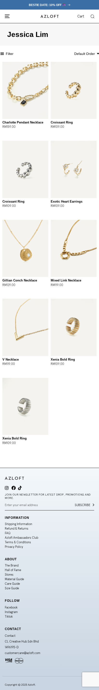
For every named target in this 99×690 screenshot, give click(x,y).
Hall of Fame (13, 570)
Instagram (11, 612)
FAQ (7, 533)
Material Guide (14, 579)
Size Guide (12, 588)
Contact (10, 636)
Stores (9, 575)
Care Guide (12, 584)
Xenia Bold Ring (63, 359)
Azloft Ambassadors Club (21, 538)
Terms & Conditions (18, 542)
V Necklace (10, 359)
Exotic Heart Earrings (66, 201)
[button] (92, 16)
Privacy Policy (14, 547)
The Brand (12, 565)
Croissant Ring (62, 122)
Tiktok (9, 616)
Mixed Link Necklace (66, 280)
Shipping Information (18, 524)
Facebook (11, 607)
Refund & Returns (16, 528)
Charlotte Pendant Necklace (22, 122)
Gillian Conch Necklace (19, 280)
